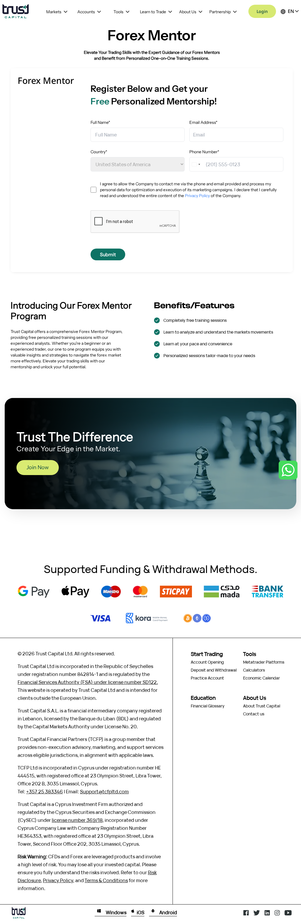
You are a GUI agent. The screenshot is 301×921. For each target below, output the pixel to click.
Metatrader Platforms (263, 662)
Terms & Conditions (106, 880)
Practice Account (207, 678)
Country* (99, 151)
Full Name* (100, 122)
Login (262, 11)
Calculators (254, 670)
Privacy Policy (197, 195)
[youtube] (288, 912)
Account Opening (207, 662)
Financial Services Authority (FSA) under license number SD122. (88, 682)
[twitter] (256, 912)
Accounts (86, 11)
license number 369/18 (77, 820)
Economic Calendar (261, 678)
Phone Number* (204, 151)
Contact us (253, 714)
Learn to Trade (153, 11)
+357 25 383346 (44, 791)
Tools (118, 11)
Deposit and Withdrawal (214, 670)
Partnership (220, 11)
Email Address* (203, 122)
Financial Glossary (208, 706)
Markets (53, 11)
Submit (108, 254)
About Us (187, 11)
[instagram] (277, 912)
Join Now (37, 467)
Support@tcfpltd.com (104, 791)
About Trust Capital (261, 706)
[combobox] (197, 164)
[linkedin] (267, 912)
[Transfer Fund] (34, 592)
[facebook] (246, 912)
